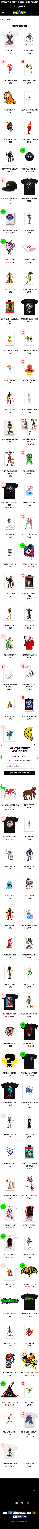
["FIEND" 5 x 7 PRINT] (9, 581)
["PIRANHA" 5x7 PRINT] (9, 1152)
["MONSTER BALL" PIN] (9, 1031)
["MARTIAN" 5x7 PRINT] (29, 972)
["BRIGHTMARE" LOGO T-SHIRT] (29, 186)
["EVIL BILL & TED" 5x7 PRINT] (29, 522)
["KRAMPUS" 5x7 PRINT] (9, 943)
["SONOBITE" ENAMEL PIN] (9, 1361)
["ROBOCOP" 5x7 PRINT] (29, 1242)
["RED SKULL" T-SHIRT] (9, 1242)
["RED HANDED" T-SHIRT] (9, 1213)
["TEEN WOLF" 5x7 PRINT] (9, 1420)
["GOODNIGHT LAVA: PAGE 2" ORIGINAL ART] (29, 672)
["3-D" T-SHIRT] (9, 39)
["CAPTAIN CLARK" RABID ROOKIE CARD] (9, 307)
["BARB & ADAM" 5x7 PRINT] (29, 68)
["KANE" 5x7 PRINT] (9, 913)
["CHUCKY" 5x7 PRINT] (9, 368)
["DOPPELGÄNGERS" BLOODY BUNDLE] (29, 427)
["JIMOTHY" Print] (29, 884)
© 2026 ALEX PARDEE (15, 1521)
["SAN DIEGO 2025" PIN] (29, 1272)
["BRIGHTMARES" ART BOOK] (9, 218)
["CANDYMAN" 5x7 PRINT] (9, 277)
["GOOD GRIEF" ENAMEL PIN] (29, 643)
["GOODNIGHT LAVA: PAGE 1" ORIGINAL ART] (9, 672)
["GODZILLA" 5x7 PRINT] (9, 643)
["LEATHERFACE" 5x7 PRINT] (29, 943)
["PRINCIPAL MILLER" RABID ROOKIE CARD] (29, 1152)
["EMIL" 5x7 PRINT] (9, 522)
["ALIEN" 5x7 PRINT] (29, 39)
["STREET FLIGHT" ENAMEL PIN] (9, 1390)
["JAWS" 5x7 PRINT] (9, 884)
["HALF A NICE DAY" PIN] (29, 734)
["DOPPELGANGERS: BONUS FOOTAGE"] (9, 459)
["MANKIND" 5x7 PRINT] (9, 972)
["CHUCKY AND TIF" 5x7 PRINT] (29, 338)
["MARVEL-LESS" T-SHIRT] (9, 1002)
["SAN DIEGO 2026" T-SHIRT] (29, 1302)
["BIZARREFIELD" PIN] (9, 98)
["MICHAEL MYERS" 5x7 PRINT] (29, 1002)
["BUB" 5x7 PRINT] (29, 218)
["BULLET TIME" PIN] (9, 248)
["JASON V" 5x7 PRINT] (9, 854)
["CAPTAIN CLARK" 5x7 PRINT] (29, 277)
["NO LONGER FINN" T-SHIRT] (9, 1090)
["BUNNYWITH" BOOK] (29, 248)
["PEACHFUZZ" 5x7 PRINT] (9, 1122)
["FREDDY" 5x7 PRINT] (9, 613)
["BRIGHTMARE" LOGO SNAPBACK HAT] (9, 186)
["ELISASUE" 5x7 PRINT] (29, 491)
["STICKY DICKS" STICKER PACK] (29, 1361)
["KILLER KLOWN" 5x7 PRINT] (29, 913)
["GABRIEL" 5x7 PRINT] (29, 613)
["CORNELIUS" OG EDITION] (29, 368)
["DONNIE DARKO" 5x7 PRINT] (29, 398)
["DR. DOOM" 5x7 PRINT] (29, 459)
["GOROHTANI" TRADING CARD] (29, 704)
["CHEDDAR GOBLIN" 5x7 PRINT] (9, 338)
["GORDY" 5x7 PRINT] (9, 704)
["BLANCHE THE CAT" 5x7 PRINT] (29, 98)
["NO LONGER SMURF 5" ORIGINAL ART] (29, 1090)
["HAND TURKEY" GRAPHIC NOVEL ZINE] (9, 793)
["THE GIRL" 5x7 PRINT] (29, 1451)
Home (1, 19)
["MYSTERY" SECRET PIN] (9, 1061)
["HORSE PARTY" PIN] (29, 793)
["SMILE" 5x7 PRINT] (29, 1331)
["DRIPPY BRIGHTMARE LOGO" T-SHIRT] (9, 491)
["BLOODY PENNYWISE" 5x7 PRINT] (29, 127)
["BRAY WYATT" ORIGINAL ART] (9, 157)
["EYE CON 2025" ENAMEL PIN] (29, 552)
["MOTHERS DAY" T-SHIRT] (29, 1031)
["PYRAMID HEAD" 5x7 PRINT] (9, 1183)
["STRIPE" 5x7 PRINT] (29, 1390)
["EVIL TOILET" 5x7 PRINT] (9, 552)
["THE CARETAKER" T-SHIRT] (9, 1451)
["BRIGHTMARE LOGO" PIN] (29, 157)
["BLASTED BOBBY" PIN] (9, 127)
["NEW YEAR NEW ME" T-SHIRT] (29, 1061)
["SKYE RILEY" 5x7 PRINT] (9, 1331)
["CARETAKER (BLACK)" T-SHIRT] (29, 307)
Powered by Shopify (24, 1521)
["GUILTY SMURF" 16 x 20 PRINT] (9, 734)
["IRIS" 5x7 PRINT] (29, 825)
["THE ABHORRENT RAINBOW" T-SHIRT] (29, 1420)
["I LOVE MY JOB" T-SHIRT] (9, 825)
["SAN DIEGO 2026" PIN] (9, 1302)
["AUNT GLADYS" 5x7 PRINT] (9, 68)
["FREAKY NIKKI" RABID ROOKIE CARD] (29, 581)
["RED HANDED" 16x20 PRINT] (29, 1183)
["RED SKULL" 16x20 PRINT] (29, 1213)
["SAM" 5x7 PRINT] (9, 1272)
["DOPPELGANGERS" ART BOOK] (9, 427)
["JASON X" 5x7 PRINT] (29, 854)
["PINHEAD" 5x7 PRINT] (29, 1122)
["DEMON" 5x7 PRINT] (9, 398)
